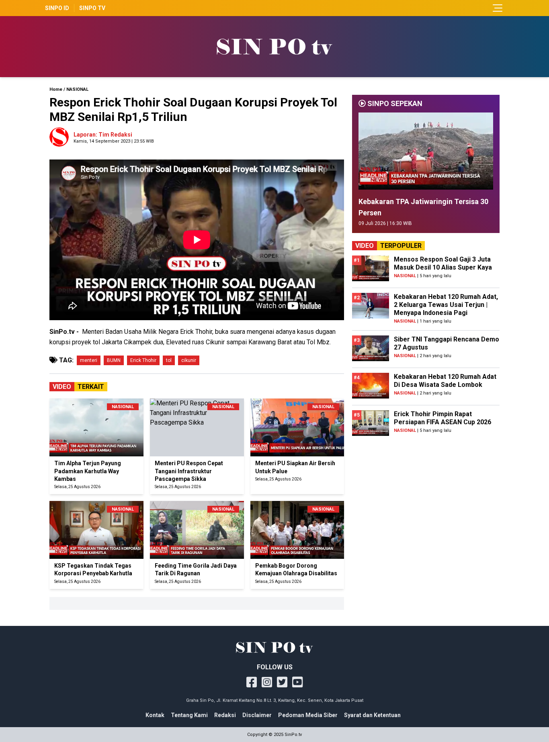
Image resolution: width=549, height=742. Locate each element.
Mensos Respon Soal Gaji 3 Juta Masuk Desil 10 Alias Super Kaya (443, 263)
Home (55, 89)
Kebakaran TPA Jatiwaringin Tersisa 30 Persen (423, 207)
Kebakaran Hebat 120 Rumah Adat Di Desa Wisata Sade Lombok (445, 380)
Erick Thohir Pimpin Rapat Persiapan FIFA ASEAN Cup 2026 (442, 418)
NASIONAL (77, 89)
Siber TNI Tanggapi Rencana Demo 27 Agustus (446, 343)
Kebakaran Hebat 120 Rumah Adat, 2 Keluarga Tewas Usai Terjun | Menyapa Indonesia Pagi (446, 305)
